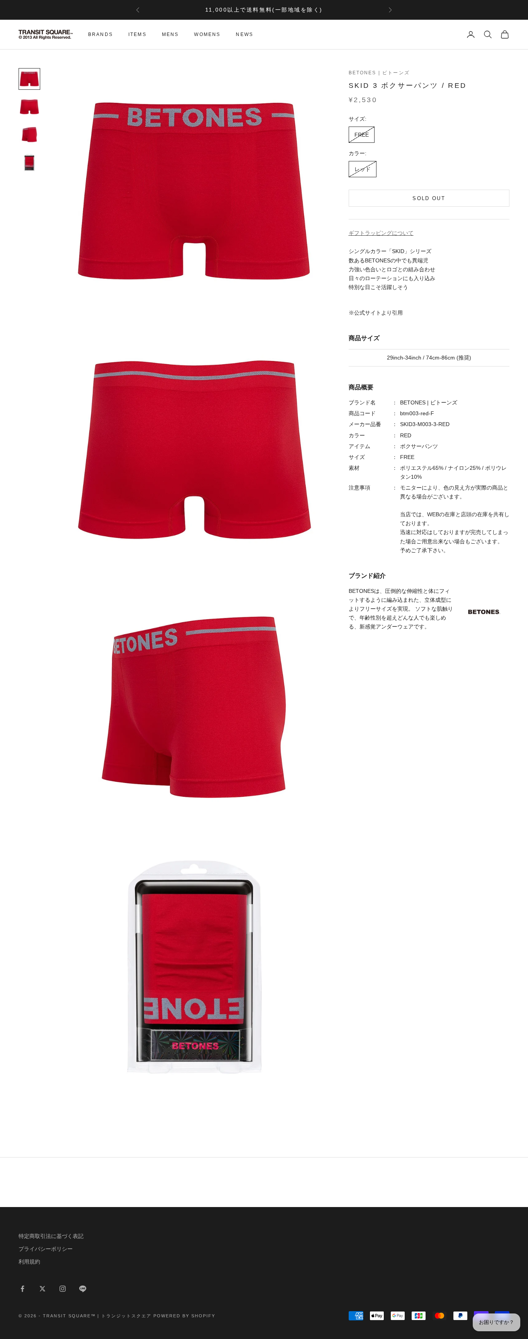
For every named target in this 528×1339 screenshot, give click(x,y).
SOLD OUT (428, 198)
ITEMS (137, 34)
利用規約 (29, 1262)
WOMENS (207, 34)
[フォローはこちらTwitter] (42, 1289)
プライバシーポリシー (46, 1249)
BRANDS (100, 34)
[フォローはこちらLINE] (83, 1289)
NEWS (244, 34)
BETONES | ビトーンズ (379, 72)
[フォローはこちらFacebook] (22, 1289)
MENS (170, 34)
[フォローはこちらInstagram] (62, 1289)
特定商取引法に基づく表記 (51, 1236)
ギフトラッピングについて (381, 233)
